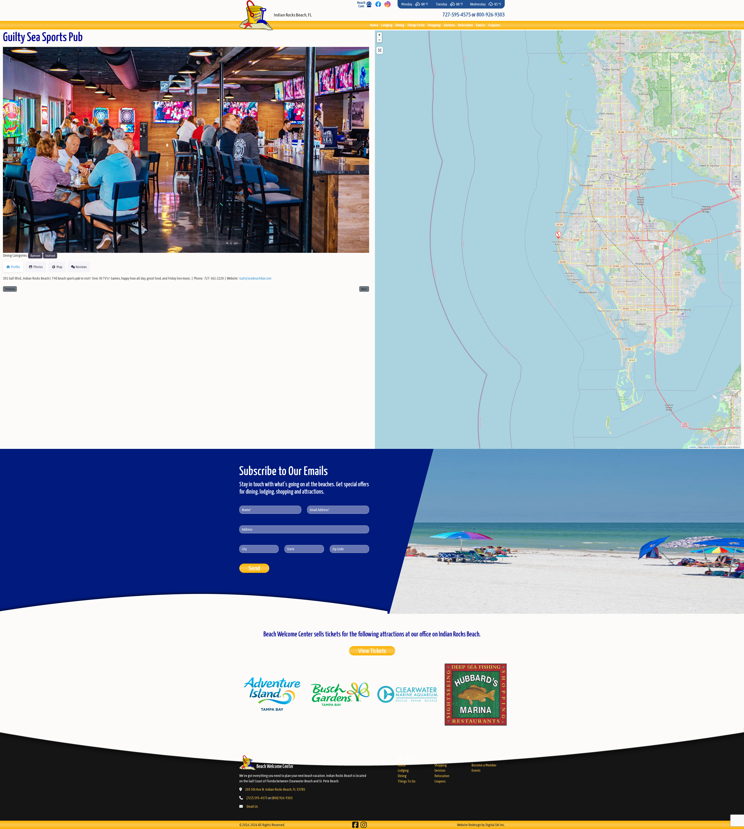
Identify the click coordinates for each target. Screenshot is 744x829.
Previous (10, 289)
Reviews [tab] (81, 267)
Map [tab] (59, 267)
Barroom (35, 255)
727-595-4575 (457, 14)
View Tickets (372, 650)
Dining (399, 25)
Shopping (434, 25)
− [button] (379, 40)
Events (480, 25)
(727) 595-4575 (257, 798)
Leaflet (692, 447)
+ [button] (379, 35)
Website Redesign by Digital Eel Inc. (481, 825)
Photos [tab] (38, 267)
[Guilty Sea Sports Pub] (558, 235)
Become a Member (483, 765)
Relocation (465, 25)
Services (449, 25)
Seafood (50, 255)
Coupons (494, 25)
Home (374, 25)
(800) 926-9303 (282, 798)
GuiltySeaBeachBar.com (255, 278)
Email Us (252, 806)
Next (364, 289)
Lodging (386, 25)
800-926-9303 (490, 14)
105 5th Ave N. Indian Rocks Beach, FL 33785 (275, 789)
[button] (30, 150)
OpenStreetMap (719, 447)
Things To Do (416, 25)
